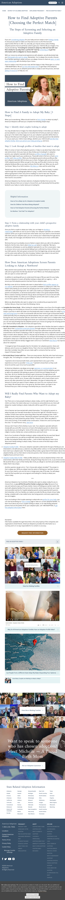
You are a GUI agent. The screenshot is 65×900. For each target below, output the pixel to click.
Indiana (19, 800)
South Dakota (42, 811)
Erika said (29, 363)
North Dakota (42, 795)
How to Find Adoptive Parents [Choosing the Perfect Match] (29, 208)
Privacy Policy (6, 843)
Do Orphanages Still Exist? (52, 874)
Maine (19, 811)
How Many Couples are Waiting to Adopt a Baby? (26, 678)
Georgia (19, 791)
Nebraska (30, 805)
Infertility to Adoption (39, 843)
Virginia (52, 798)
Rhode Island (42, 807)
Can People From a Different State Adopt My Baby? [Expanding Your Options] (31, 673)
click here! (29, 422)
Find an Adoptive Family (53, 11)
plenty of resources (11, 71)
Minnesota (31, 795)
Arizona (9, 795)
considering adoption (18, 40)
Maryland (20, 814)
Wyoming (52, 807)
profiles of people (40, 154)
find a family (41, 119)
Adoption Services (52, 848)
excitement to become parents (25, 328)
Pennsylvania (42, 805)
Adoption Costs (37, 829)
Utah (51, 793)
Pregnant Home (22, 826)
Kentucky (19, 807)
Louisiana (20, 809)
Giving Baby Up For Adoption (23, 830)
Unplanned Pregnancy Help (24, 838)
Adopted (49, 834)
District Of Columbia (9, 810)
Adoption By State (52, 836)
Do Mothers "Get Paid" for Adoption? (22, 211)
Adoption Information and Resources (53, 828)
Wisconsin (52, 805)
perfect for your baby (50, 499)
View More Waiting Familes (31, 710)
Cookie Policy (6, 847)
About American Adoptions (51, 845)
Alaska (8, 793)
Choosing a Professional (36, 838)
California (9, 800)
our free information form (30, 67)
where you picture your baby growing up (29, 141)
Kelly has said (32, 245)
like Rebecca (34, 166)
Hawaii (19, 793)
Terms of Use (6, 840)
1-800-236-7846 (8, 827)
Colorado (9, 802)
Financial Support (23, 843)
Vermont (52, 795)
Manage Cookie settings (32, 897)
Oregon (41, 802)
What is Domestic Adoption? (37, 833)
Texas (51, 791)
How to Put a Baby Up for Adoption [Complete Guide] (27, 201)
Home (4, 11)
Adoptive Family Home (38, 826)
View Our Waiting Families (31, 586)
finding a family (53, 40)
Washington (53, 800)
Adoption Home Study (39, 841)
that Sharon (53, 341)
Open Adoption (22, 851)
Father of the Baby (23, 841)
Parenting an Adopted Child (53, 840)
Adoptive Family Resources (37, 850)
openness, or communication (43, 368)
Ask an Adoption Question (31, 766)
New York (41, 791)
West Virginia (53, 802)
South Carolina (43, 809)
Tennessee (41, 814)
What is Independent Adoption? (52, 857)
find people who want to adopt (17, 57)
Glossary (49, 865)
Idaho (18, 795)
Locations (5, 831)
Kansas (19, 805)
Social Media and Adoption (51, 869)
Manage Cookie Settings (9, 851)
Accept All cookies (32, 894)
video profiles (17, 158)
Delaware (9, 807)
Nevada (30, 807)
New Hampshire (32, 809)
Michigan (30, 793)
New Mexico (31, 814)
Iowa (18, 802)
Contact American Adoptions (8, 835)
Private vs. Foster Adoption (52, 852)
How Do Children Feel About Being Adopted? (24, 204)
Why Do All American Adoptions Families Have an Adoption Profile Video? (31, 629)
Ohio (40, 798)
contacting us (44, 50)
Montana (30, 802)
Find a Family (26, 501)
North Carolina (43, 793)
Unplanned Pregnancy (36, 11)
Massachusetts (32, 791)
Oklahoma (42, 800)
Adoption (49, 831)
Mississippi (31, 798)
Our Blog (49, 877)
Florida (8, 813)
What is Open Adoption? (39, 846)
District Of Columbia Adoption (18, 11)
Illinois (19, 798)
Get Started (52, 2)
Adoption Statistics (52, 860)
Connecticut (10, 805)
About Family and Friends (23, 847)
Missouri (30, 800)
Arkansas (9, 798)
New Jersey (31, 811)
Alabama (9, 791)
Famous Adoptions (52, 863)
